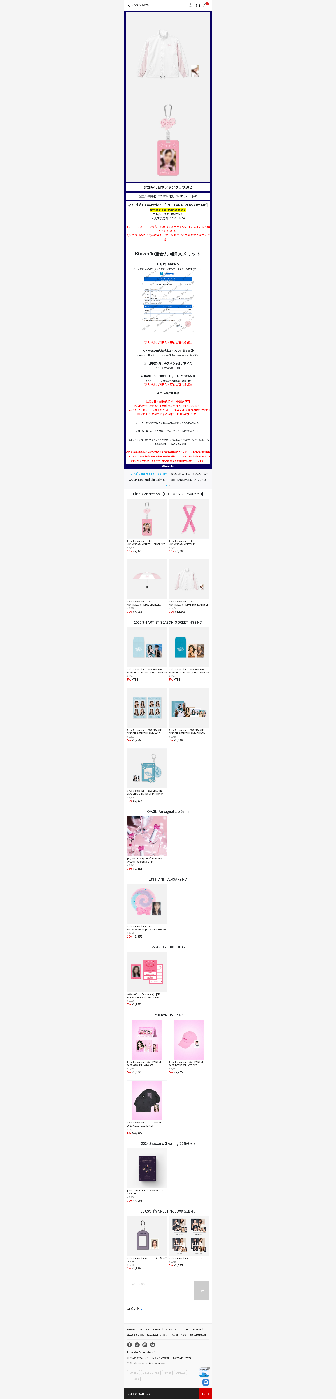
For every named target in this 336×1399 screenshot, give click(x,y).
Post (202, 1291)
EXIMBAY (180, 1372)
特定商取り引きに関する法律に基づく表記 (167, 1335)
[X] (137, 1344)
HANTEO (133, 1372)
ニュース (186, 1329)
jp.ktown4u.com (157, 1362)
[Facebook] (129, 1344)
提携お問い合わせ (160, 1357)
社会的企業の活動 (135, 1335)
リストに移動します (138, 1394)
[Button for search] (190, 5)
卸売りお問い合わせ (182, 1357)
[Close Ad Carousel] (208, 1368)
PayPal (167, 1372)
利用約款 (197, 1329)
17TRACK (134, 1379)
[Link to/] (198, 5)
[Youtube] (152, 1344)
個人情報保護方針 (198, 1335)
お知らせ (157, 1329)
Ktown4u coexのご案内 (138, 1329)
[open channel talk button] (205, 1382)
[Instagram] (144, 1344)
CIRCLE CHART (151, 1372)
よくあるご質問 (171, 1329)
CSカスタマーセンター (137, 1357)
